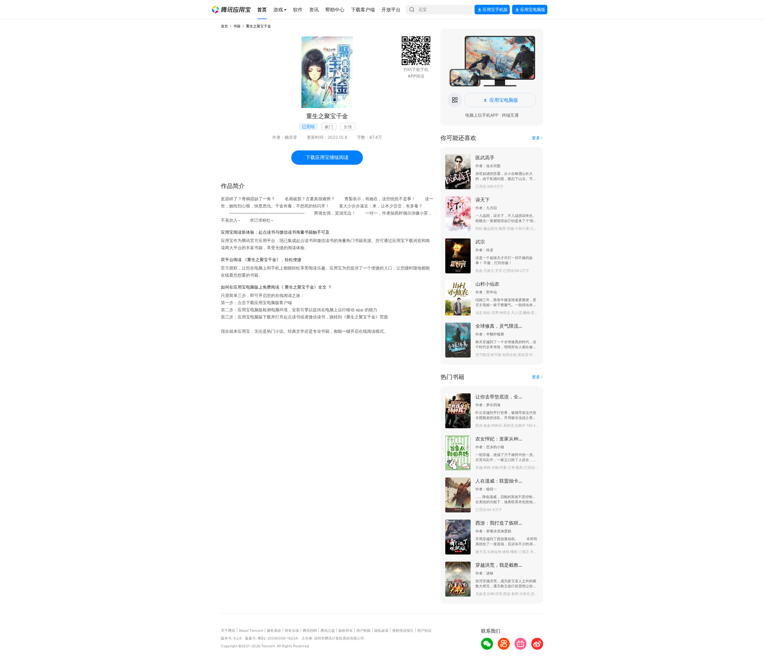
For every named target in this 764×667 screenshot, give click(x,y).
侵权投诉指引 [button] (403, 630)
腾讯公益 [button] (328, 630)
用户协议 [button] (424, 630)
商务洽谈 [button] (292, 630)
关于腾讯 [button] (228, 630)
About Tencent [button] (251, 630)
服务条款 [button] (274, 630)
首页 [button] (224, 26)
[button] (231, 9)
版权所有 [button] (345, 630)
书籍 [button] (237, 26)
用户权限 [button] (363, 630)
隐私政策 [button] (381, 630)
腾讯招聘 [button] (310, 630)
